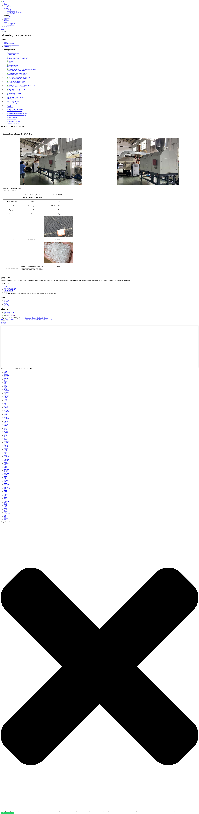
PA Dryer (9, 62)
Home (5, 4)
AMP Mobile (40, 318)
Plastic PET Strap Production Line (15, 90)
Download (6, 20)
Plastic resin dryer (11, 119)
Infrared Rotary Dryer (36, 319)
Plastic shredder (11, 13)
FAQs (5, 19)
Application (6, 18)
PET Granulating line (12, 54)
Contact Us (6, 26)
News (5, 22)
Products (6, 8)
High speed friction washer (13, 94)
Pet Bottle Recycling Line (24, 319)
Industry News (10, 25)
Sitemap (34, 318)
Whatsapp (3, 323)
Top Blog (9, 16)
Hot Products (28, 318)
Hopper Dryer (45, 319)
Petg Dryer (52, 319)
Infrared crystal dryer (12, 11)
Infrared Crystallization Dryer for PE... (16, 70)
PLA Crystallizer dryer (12, 103)
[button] (99, 666)
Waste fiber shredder (12, 66)
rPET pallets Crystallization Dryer (15, 82)
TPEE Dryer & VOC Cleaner (14, 98)
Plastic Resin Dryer (5, 319)
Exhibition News (11, 23)
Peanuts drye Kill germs (13, 123)
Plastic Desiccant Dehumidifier (14, 111)
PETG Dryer (10, 107)
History (8, 6)
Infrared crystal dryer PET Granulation (16, 74)
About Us (6, 5)
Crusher (9, 9)
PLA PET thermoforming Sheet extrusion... (17, 78)
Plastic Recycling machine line (14, 12)
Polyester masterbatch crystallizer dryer (16, 115)
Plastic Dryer (14, 319)
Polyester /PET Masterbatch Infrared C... (17, 86)
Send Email (3, 322)
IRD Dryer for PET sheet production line (17, 58)
